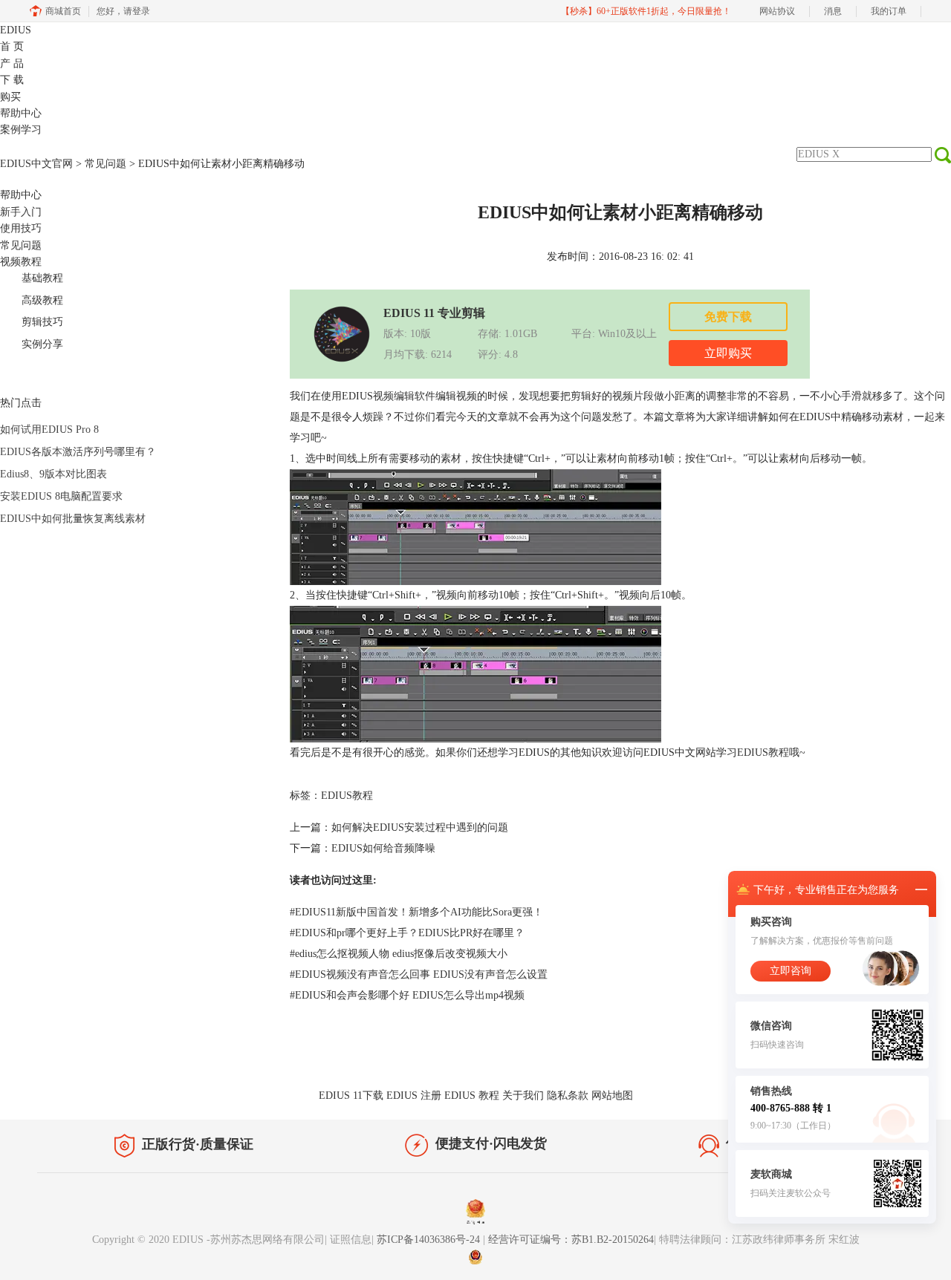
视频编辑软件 (404, 396)
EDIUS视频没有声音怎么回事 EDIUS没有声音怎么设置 (419, 974)
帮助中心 (21, 113)
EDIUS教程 (763, 752)
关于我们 (523, 1095)
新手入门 (21, 212)
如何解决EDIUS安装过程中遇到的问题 (419, 827)
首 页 (12, 46)
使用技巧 (21, 228)
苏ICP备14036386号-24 (430, 1239)
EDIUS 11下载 (351, 1095)
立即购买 (728, 353)
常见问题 (105, 163)
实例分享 (42, 344)
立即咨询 (790, 970)
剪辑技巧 (42, 321)
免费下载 (728, 316)
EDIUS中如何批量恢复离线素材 (73, 518)
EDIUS (15, 30)
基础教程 (42, 278)
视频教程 (21, 261)
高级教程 (42, 300)
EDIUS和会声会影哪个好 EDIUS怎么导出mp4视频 (407, 995)
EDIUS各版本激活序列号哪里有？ (78, 451)
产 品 (12, 63)
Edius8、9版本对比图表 (53, 474)
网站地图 (612, 1095)
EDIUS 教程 (471, 1095)
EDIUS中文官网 (36, 163)
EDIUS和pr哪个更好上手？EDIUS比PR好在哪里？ (407, 932)
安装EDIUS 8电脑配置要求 (61, 496)
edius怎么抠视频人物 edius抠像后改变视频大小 (398, 953)
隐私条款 (567, 1095)
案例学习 (21, 129)
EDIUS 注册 (413, 1095)
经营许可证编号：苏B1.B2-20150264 (571, 1239)
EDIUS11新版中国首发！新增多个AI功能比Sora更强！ (416, 912)
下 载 (12, 79)
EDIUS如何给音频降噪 (383, 848)
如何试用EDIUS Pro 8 (49, 429)
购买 (10, 96)
